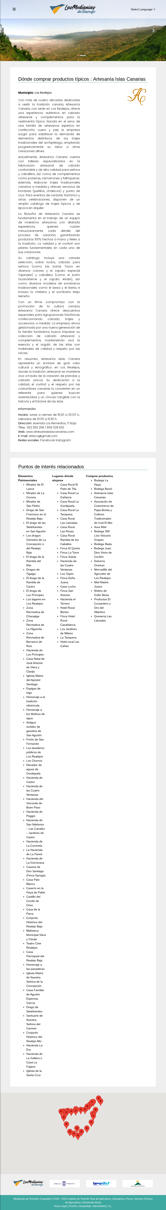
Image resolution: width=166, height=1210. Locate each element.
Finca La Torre (69, 552)
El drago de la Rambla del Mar (35, 561)
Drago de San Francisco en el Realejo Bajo (36, 514)
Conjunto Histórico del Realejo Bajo (34, 922)
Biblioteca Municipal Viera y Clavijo (36, 935)
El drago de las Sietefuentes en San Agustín (36, 527)
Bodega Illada (103, 544)
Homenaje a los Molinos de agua (35, 714)
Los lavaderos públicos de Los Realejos (35, 752)
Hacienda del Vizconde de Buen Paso (34, 803)
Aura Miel (100, 527)
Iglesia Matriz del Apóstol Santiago (34, 680)
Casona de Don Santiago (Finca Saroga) (36, 871)
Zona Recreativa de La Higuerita (35, 625)
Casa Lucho (68, 586)
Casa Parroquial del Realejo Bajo (35, 956)
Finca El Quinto (70, 548)
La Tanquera (68, 637)
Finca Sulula (68, 556)
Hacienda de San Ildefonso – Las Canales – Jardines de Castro (35, 829)
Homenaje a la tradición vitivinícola (35, 701)
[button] (12, 30)
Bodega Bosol (103, 488)
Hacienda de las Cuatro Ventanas (34, 790)
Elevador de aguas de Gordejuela (34, 769)
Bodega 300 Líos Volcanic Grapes (102, 535)
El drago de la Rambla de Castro (35, 582)
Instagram (63, 440)
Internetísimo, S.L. (102, 1206)
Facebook (47, 440)
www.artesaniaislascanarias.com (50, 432)
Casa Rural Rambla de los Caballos (69, 540)
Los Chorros (34, 760)
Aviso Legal (60, 1206)
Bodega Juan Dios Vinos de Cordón (103, 552)
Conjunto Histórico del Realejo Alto (34, 1037)
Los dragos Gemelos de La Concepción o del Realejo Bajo (36, 544)
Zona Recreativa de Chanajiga (35, 612)
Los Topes (66, 573)
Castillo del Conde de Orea (33, 901)
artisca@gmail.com (43, 436)
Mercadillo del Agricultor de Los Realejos (103, 574)
